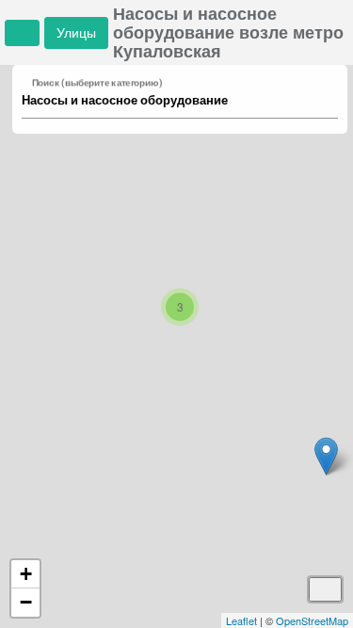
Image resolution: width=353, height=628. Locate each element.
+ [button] (26, 574)
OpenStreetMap (312, 620)
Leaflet (241, 620)
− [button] (26, 602)
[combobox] (171, 101)
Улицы (76, 32)
